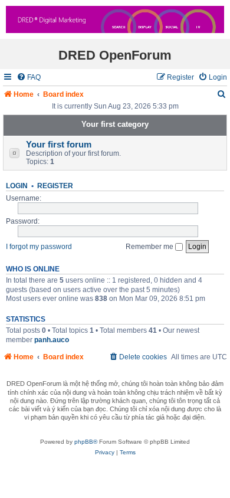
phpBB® (85, 441)
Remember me (150, 247)
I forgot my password (39, 247)
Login (17, 185)
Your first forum (58, 144)
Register (55, 185)
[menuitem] (29, 78)
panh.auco (51, 340)
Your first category (115, 124)
